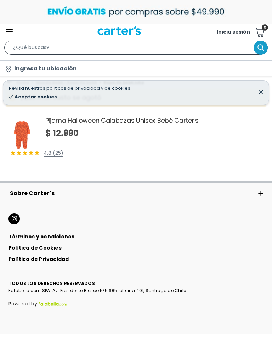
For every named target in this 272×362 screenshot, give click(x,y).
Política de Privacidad (38, 259)
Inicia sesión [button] (233, 31)
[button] (136, 49)
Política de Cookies (35, 247)
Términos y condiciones (41, 236)
